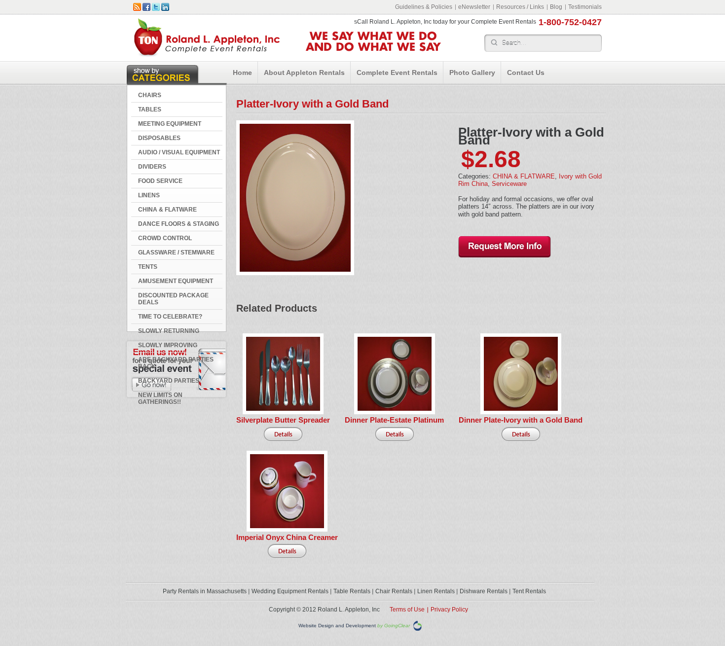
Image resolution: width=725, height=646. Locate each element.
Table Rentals (351, 591)
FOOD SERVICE (160, 181)
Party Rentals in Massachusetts (205, 591)
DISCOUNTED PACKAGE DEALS (173, 299)
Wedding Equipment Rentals (290, 591)
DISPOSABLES (159, 138)
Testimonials (585, 6)
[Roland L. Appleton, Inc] (206, 54)
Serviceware (509, 183)
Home (242, 72)
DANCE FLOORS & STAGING (178, 223)
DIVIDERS (152, 166)
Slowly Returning (168, 330)
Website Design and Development (337, 626)
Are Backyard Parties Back (176, 363)
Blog (556, 6)
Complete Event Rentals (397, 72)
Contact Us (525, 72)
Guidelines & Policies (423, 6)
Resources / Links (520, 6)
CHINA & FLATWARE (167, 209)
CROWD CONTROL (165, 238)
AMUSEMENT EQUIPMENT (175, 281)
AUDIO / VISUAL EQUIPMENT (179, 152)
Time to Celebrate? (170, 316)
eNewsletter (474, 6)
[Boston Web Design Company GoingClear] (417, 625)
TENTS (147, 266)
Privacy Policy (449, 609)
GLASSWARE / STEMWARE (176, 252)
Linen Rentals (436, 591)
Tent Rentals (529, 591)
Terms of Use (407, 609)
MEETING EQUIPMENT (169, 123)
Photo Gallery (472, 72)
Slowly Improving (167, 345)
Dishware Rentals (484, 591)
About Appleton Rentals (304, 72)
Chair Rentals (393, 591)
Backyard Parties (168, 380)
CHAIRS (149, 95)
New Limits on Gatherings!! (160, 398)
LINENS (149, 195)
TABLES (149, 109)
